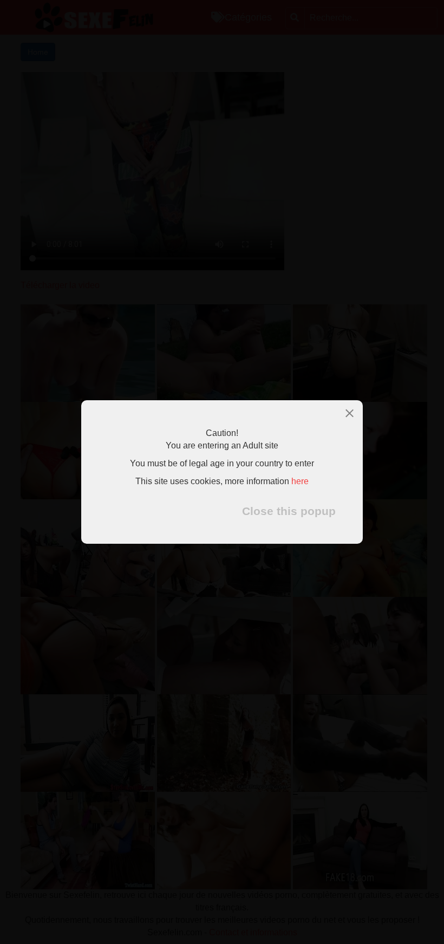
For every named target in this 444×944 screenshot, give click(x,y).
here (300, 481)
